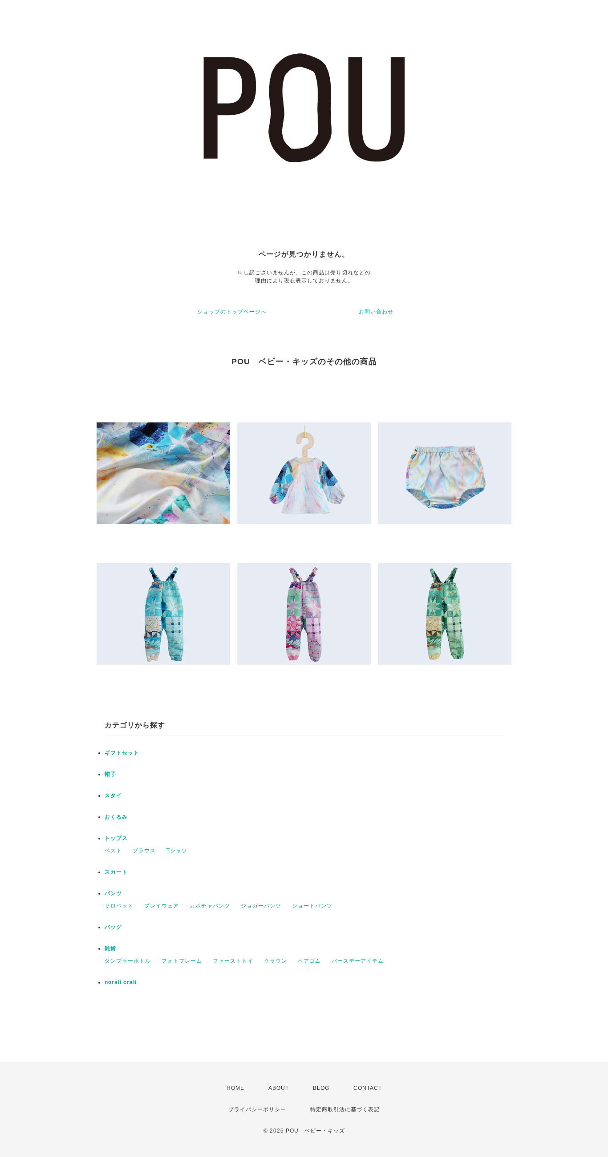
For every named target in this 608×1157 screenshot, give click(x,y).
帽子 (110, 774)
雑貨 (110, 948)
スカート (116, 872)
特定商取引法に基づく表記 (345, 1109)
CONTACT (367, 1088)
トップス (116, 838)
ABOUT (278, 1088)
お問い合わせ (376, 312)
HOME (235, 1088)
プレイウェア (161, 906)
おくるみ (116, 817)
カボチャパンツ (210, 906)
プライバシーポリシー (257, 1109)
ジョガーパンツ (261, 906)
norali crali (121, 982)
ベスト (113, 851)
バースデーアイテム (358, 961)
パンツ (113, 893)
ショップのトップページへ (232, 312)
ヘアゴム (309, 961)
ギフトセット (122, 753)
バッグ (113, 927)
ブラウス (144, 851)
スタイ (113, 795)
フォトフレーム (182, 961)
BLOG (321, 1088)
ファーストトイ (233, 961)
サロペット (119, 906)
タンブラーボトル (128, 961)
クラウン (275, 961)
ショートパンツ (312, 906)
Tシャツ (176, 851)
